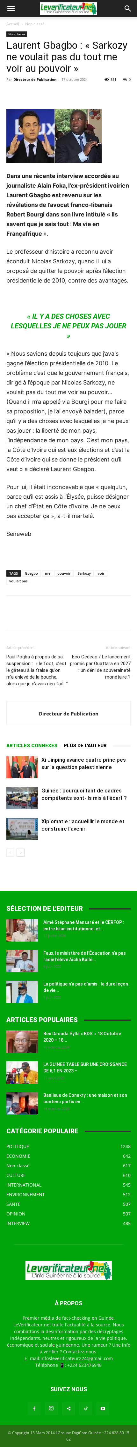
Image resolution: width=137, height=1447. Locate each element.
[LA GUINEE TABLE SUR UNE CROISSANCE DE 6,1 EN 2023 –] (22, 1072)
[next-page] (21, 853)
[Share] (68, 1408)
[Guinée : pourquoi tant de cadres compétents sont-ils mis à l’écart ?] (22, 798)
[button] (11, 8)
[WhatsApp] (56, 94)
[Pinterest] (42, 94)
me (47, 573)
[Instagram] (51, 1408)
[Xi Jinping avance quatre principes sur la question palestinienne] (22, 767)
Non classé (35, 24)
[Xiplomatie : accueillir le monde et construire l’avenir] (22, 829)
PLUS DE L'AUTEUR (85, 746)
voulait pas (18, 581)
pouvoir (64, 573)
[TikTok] (85, 1408)
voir (101, 573)
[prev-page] (10, 853)
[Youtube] (103, 1408)
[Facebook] (12, 94)
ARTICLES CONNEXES (31, 746)
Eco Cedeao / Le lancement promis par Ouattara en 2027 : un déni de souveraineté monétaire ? (100, 667)
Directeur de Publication (34, 79)
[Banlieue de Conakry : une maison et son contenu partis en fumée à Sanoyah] (22, 1103)
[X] (27, 94)
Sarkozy (84, 573)
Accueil (12, 24)
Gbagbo (31, 573)
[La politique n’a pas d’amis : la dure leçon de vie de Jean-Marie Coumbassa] (22, 992)
